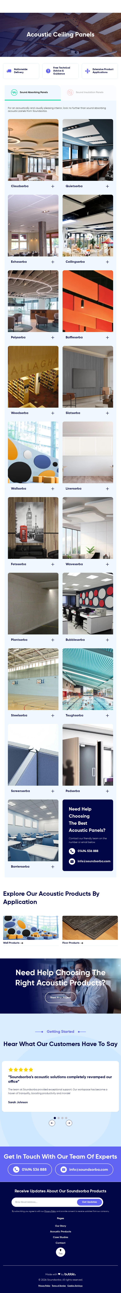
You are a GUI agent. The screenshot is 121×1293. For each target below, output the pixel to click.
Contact (60, 1243)
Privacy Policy (50, 1211)
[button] (52, 1123)
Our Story (60, 1226)
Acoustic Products (60, 1231)
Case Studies (60, 1237)
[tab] (33, 92)
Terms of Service (59, 1286)
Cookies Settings (75, 1286)
